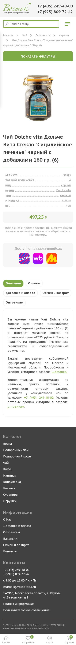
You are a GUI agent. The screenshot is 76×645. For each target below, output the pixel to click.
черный (64, 35)
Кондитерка (12, 482)
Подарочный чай (15, 450)
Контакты (10, 551)
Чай (6, 463)
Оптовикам (14, 302)
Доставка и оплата (20, 293)
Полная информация (18, 604)
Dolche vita (43, 35)
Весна (7, 444)
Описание (13, 283)
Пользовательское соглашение (26, 610)
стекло (66, 200)
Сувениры (10, 495)
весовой (65, 195)
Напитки (9, 475)
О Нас (7, 519)
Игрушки (9, 501)
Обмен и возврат (55, 293)
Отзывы (34, 283)
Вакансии (10, 539)
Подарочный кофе (17, 456)
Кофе (7, 469)
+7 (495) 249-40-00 (55, 6)
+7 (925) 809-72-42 (55, 11)
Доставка (59, 372)
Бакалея (9, 488)
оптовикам (16, 406)
